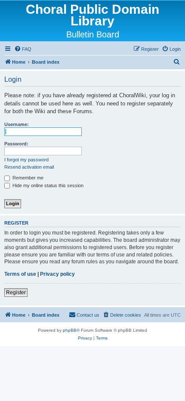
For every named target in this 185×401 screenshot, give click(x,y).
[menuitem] (22, 49)
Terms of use (20, 274)
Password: (16, 143)
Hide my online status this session (47, 185)
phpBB (70, 330)
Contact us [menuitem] (88, 315)
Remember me (27, 177)
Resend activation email (29, 167)
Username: (16, 124)
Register (16, 293)
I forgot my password (26, 159)
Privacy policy (57, 274)
